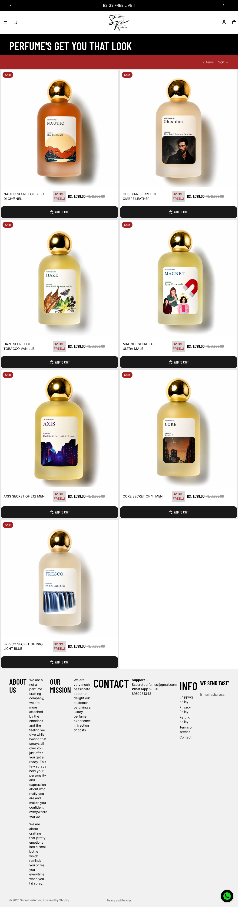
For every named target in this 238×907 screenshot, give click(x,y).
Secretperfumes (30, 900)
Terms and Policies (119, 900)
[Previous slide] (11, 5)
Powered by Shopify (56, 900)
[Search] (15, 22)
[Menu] (5, 22)
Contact (185, 737)
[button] (223, 62)
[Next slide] (223, 5)
